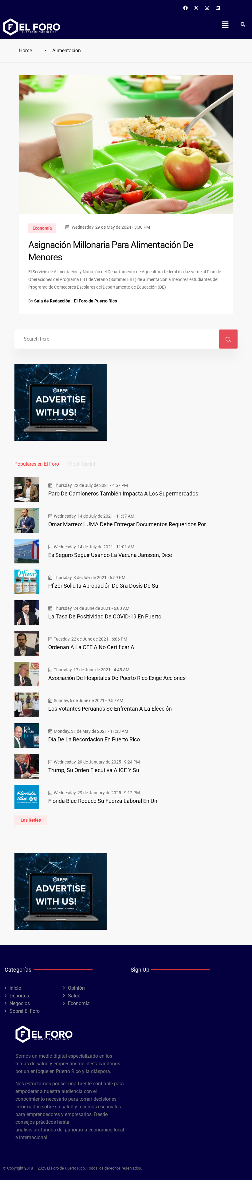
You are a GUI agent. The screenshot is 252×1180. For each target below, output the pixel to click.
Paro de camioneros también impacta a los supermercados (123, 493)
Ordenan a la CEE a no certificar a (91, 647)
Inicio (15, 988)
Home (25, 50)
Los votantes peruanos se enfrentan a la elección (110, 708)
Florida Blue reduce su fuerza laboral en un (102, 801)
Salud (74, 996)
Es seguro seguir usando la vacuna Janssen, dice (110, 555)
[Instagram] (207, 7)
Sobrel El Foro (25, 1011)
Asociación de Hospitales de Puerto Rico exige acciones (117, 678)
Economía (42, 228)
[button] (225, 24)
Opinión (76, 988)
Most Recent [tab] (81, 464)
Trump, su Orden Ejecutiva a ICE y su (93, 770)
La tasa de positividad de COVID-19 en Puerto (104, 616)
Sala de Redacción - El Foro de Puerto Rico (75, 300)
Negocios (20, 1003)
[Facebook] (185, 7)
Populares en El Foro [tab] (36, 464)
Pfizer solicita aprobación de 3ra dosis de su (103, 585)
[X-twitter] (196, 7)
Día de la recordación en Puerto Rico (94, 739)
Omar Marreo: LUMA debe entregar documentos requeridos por (127, 524)
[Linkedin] (217, 7)
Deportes (19, 996)
